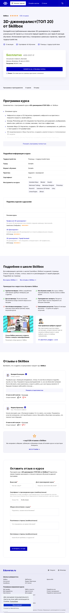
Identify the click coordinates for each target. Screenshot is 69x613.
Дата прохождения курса (45, 482)
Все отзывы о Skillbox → (28, 280)
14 (20, 397)
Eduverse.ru (9, 570)
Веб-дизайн (6, 589)
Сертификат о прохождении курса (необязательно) (28, 492)
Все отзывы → (34, 449)
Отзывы (36, 88)
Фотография (28, 593)
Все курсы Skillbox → (10, 280)
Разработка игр (51, 589)
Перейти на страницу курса (34, 69)
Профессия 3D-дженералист (16, 221)
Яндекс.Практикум (30, 581)
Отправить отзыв (18, 548)
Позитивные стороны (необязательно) (23, 520)
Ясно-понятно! (17, 605)
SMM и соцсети (29, 589)
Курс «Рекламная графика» (18, 409)
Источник (25, 395)
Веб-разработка (7, 591)
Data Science (7, 593)
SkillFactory (28, 579)
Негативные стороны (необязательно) (23, 534)
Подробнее (14, 601)
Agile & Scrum (29, 591)
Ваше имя (13, 482)
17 (24, 425)
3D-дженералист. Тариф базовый (17, 238)
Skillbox (5, 579)
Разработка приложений (54, 593)
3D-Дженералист (12, 229)
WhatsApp (63, 570)
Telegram (52, 570)
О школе (28, 88)
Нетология (6, 581)
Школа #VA (50, 579)
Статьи (44, 3)
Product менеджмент (53, 591)
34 (25, 397)
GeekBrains (6, 583)
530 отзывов (24, 16)
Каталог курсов (19, 3)
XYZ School (28, 583)
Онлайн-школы (34, 3)
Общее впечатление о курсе (20, 507)
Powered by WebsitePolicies (11, 608)
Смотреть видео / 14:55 (49, 340)
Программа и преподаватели (13, 88)
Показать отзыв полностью (34, 390)
